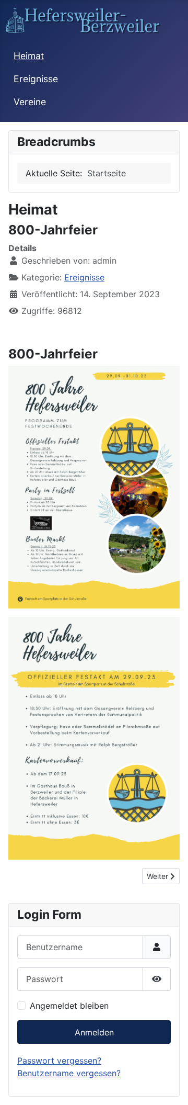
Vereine (30, 101)
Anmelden (94, 1032)
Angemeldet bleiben (69, 1005)
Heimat (29, 55)
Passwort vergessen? (59, 1060)
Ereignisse (36, 78)
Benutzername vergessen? (69, 1073)
